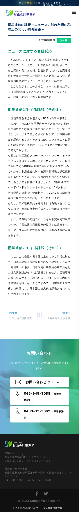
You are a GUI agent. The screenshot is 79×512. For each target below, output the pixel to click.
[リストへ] (39, 316)
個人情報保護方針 (52, 508)
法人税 (63, 40)
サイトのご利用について (26, 508)
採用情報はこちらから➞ (57, 5)
